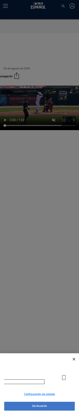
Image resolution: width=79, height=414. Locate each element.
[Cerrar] (74, 359)
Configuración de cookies (39, 394)
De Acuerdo (39, 406)
